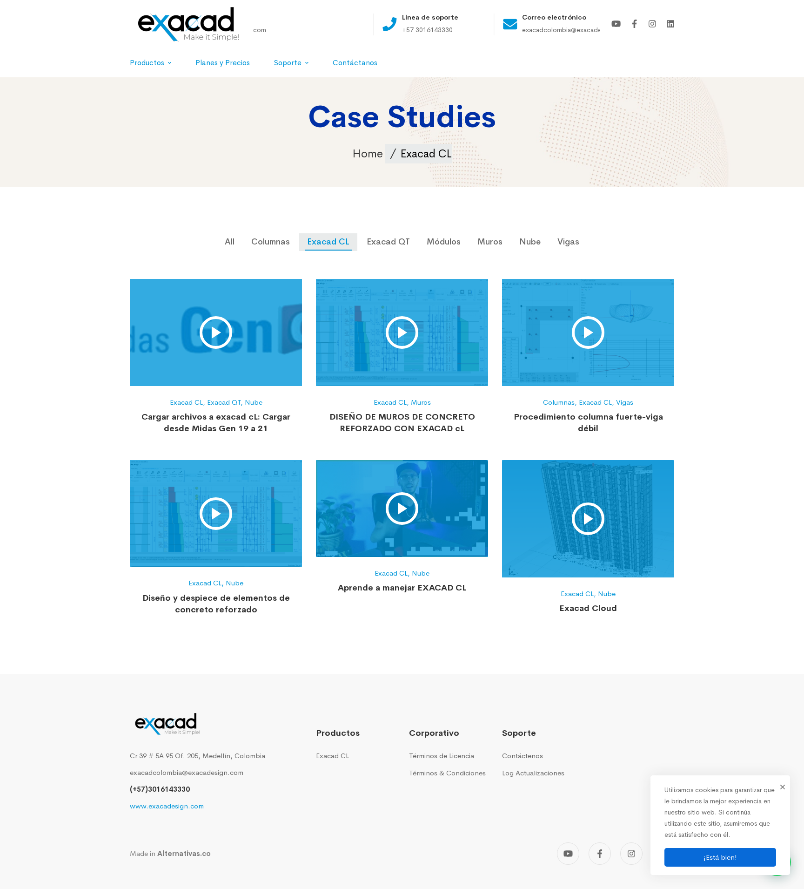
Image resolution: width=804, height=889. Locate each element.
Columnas (270, 242)
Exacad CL (328, 242)
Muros (489, 242)
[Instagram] (652, 24)
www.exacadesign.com (167, 805)
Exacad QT (388, 242)
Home (367, 154)
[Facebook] (634, 24)
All (229, 242)
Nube (530, 242)
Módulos (444, 242)
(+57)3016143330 (160, 789)
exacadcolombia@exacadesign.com (186, 772)
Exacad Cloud (588, 608)
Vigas (568, 242)
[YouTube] (616, 24)
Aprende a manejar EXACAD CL (402, 588)
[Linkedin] (670, 24)
